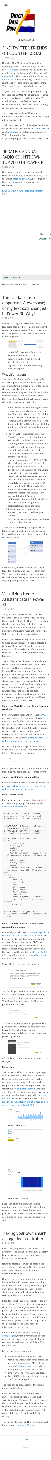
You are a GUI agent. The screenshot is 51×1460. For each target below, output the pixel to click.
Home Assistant (28, 1366)
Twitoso (21, 91)
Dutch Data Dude (25, 40)
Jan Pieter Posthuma (26, 1088)
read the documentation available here (21, 1101)
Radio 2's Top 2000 (22, 178)
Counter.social (9, 79)
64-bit (34, 951)
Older (25, 1439)
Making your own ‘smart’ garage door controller (24, 1235)
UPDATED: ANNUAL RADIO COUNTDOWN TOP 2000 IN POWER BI (23, 157)
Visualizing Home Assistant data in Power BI (23, 599)
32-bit (44, 951)
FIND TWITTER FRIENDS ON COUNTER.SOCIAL (24, 50)
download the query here (14, 806)
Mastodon (10, 76)
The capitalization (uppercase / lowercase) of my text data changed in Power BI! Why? (24, 305)
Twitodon (14, 69)
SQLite (44, 714)
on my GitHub (27, 1425)
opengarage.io (9, 1335)
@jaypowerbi (11, 131)
